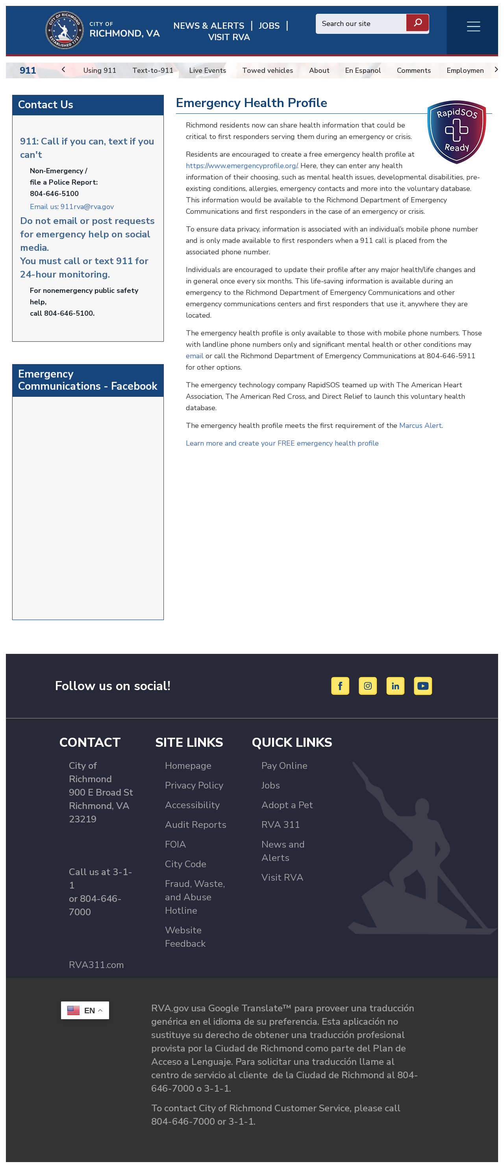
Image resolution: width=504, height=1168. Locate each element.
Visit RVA (282, 877)
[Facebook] (341, 685)
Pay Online (284, 765)
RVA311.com (96, 965)
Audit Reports (195, 824)
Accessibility (192, 805)
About (319, 70)
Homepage (188, 765)
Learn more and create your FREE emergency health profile (282, 443)
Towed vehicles (267, 70)
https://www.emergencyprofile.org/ (241, 165)
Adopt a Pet (287, 805)
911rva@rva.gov (87, 206)
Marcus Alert (420, 425)
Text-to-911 (153, 70)
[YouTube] (423, 685)
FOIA (175, 844)
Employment (467, 70)
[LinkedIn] (397, 685)
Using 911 (100, 70)
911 (28, 70)
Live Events (207, 70)
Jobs (270, 785)
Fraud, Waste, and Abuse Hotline (195, 897)
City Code (185, 864)
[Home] (83, 29)
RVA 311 (280, 824)
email (195, 356)
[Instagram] (369, 685)
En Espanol (363, 70)
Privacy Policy (194, 785)
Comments (414, 70)
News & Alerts (208, 26)
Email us (43, 206)
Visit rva (229, 37)
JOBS (269, 26)
